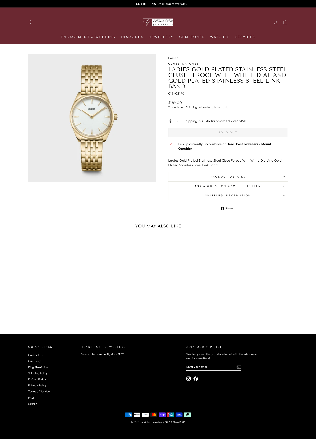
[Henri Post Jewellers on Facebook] (195, 378)
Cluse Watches (183, 63)
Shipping (191, 107)
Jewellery (161, 37)
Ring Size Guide (38, 367)
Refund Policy (37, 379)
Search (32, 403)
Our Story (34, 361)
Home (172, 58)
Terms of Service (39, 391)
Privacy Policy (37, 385)
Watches (220, 37)
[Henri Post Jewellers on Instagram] (188, 378)
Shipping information (228, 195)
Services (245, 37)
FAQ (31, 397)
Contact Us (35, 355)
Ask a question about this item (228, 186)
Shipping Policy (38, 373)
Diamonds (132, 37)
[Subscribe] (238, 366)
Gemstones (192, 37)
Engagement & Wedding (88, 37)
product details (228, 176)
